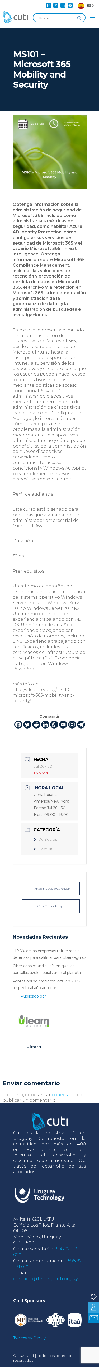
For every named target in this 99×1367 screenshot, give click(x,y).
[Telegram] (81, 725)
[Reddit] (36, 725)
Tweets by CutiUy (29, 1338)
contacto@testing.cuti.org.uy (45, 1278)
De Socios (47, 839)
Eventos (45, 848)
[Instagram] (72, 725)
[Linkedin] (45, 725)
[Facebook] (18, 725)
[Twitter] (27, 725)
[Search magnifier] (79, 18)
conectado (64, 1094)
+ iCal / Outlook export (51, 906)
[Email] (63, 725)
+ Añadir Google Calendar (50, 889)
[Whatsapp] (54, 725)
